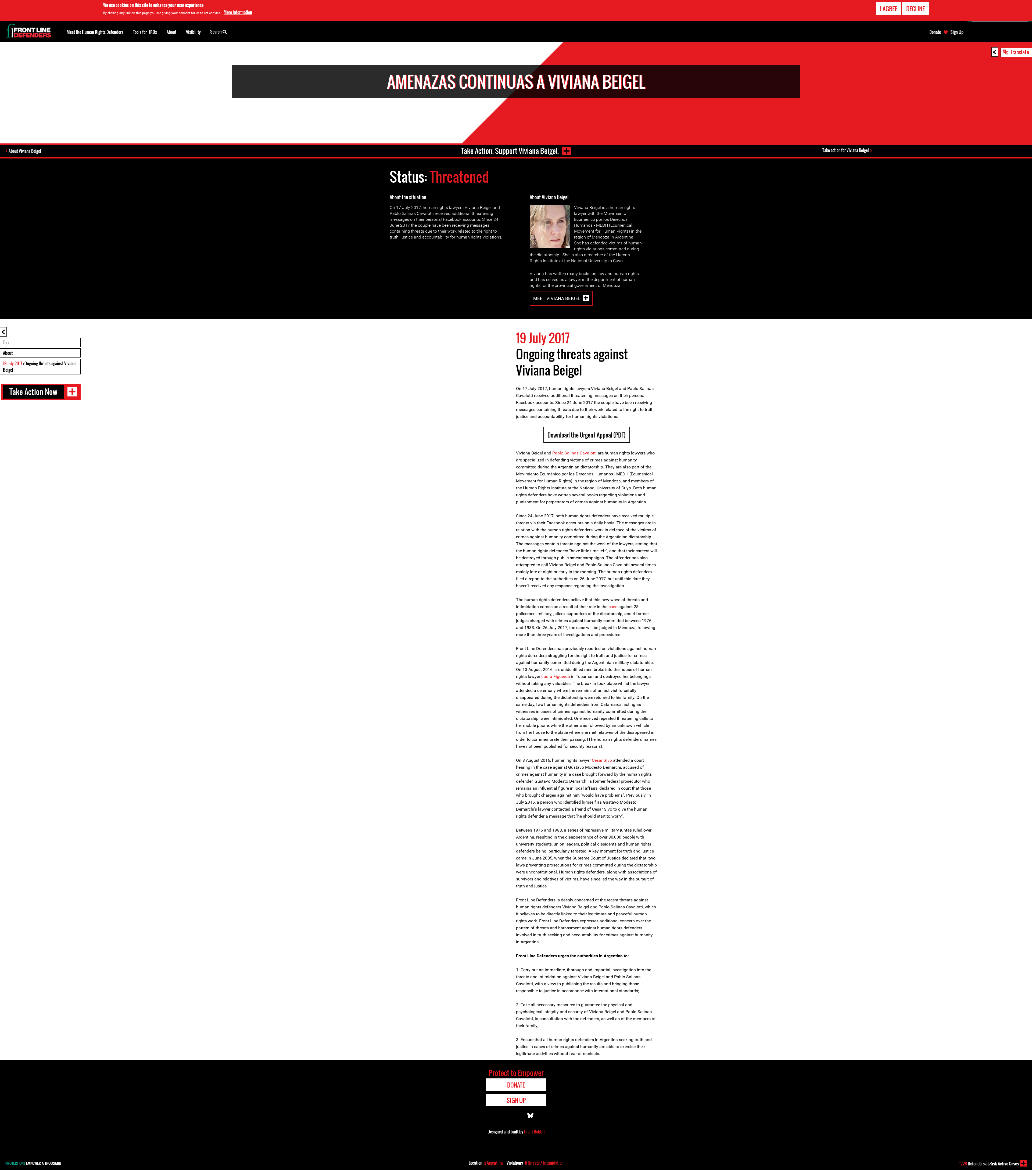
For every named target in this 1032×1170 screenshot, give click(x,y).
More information (238, 12)
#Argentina (493, 1163)
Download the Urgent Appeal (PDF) (586, 435)
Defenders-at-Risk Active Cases (989, 1163)
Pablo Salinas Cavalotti (574, 453)
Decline (915, 8)
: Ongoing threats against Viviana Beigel (39, 366)
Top (6, 342)
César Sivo (602, 760)
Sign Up (956, 32)
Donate (935, 32)
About (8, 353)
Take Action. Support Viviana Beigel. (510, 151)
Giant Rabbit (534, 1131)
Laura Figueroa (555, 676)
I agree (888, 8)
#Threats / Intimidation (544, 1163)
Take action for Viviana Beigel (845, 150)
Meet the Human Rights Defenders (95, 32)
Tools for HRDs (145, 32)
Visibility (193, 32)
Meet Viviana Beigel (556, 298)
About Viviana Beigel (25, 151)
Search (216, 31)
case (612, 606)
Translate (1019, 52)
